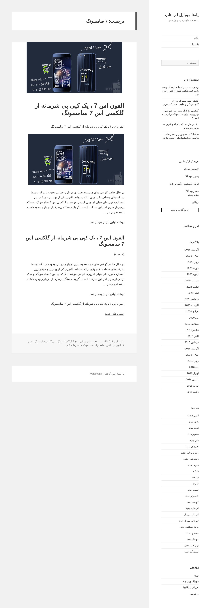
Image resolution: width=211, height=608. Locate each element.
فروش (195, 483)
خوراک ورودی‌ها (190, 581)
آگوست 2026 (192, 249)
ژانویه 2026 (193, 274)
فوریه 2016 (193, 385)
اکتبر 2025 (193, 293)
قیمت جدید (193, 489)
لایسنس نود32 (191, 169)
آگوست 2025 (192, 305)
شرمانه (75, 345)
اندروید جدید (193, 415)
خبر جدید (194, 440)
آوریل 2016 (193, 373)
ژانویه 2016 (193, 392)
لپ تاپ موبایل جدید (189, 520)
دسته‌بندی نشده (191, 459)
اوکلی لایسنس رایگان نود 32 (184, 183)
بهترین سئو (193, 195)
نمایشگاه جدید (191, 551)
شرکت (195, 477)
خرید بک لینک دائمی (189, 161)
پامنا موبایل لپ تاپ (182, 15)
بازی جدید (194, 421)
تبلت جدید (194, 428)
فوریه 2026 (193, 268)
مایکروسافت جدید (189, 527)
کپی (68, 345)
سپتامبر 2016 (192, 342)
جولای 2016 (192, 354)
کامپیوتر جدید (192, 496)
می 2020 (194, 317)
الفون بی (117, 345)
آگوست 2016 (192, 348)
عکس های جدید (114, 313)
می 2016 (194, 367)
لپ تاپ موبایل (191, 514)
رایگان (195, 202)
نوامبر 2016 (192, 330)
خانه (196, 38)
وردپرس (194, 593)
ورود (196, 575)
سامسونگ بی (86, 345)
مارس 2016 (192, 379)
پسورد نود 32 (192, 176)
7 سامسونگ (63, 341)
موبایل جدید (193, 539)
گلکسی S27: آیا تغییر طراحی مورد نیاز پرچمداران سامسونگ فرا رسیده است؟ (180, 114)
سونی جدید (193, 465)
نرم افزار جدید (191, 545)
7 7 (72, 341)
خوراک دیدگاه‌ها (191, 587)
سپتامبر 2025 (192, 299)
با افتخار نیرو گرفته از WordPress (106, 374)
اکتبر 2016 (193, 336)
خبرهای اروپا (192, 446)
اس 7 (53, 341)
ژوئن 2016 (193, 361)
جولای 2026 (192, 256)
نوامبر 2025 (192, 286)
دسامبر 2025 (192, 280)
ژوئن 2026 (193, 262)
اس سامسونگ (41, 341)
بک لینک (195, 44)
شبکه (196, 471)
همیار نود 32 (192, 191)
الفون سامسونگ (103, 345)
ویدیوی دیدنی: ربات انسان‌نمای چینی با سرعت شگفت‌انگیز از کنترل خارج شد (180, 91)
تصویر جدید (193, 434)
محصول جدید (192, 533)
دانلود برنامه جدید (190, 452)
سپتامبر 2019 (192, 324)
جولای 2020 (192, 311)
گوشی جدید (193, 502)
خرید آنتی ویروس (180, 210)
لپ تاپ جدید (192, 508)
